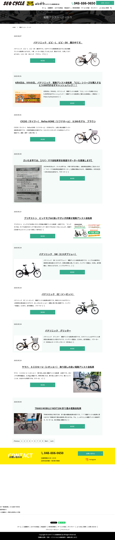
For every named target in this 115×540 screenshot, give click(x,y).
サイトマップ (65, 529)
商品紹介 (67, 8)
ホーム (44, 8)
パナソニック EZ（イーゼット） (58, 294)
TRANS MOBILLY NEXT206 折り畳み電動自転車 (58, 408)
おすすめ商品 (59, 8)
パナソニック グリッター (58, 330)
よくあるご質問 (104, 8)
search (111, 8)
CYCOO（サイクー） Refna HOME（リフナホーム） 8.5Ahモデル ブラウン (58, 121)
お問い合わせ (90, 453)
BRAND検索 (76, 8)
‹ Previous (16, 441)
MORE (43, 61)
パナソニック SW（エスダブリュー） (58, 254)
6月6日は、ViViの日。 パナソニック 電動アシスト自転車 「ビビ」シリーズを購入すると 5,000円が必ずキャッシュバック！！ (58, 84)
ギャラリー (94, 8)
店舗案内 (50, 8)
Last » (52, 441)
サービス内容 (85, 8)
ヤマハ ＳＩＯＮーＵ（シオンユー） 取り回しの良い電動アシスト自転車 (58, 366)
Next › (47, 441)
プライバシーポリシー (52, 529)
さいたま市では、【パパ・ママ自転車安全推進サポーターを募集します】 (58, 160)
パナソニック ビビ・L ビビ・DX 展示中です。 (58, 42)
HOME (14, 27)
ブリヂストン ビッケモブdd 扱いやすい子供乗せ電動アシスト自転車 (58, 218)
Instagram (92, 459)
